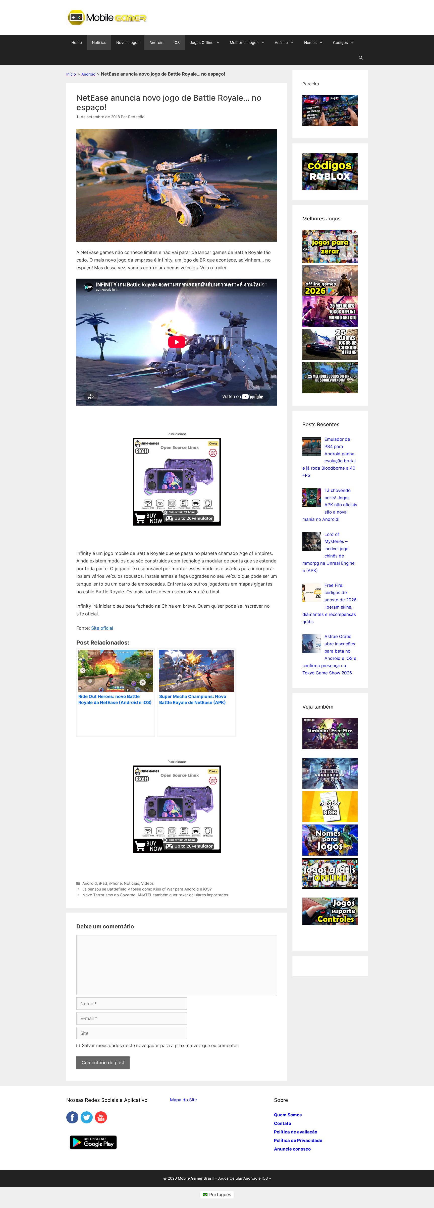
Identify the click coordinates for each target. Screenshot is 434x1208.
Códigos (340, 42)
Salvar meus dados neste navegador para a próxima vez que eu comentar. (160, 1045)
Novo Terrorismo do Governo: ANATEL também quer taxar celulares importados (155, 895)
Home (76, 42)
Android (156, 42)
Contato (282, 1123)
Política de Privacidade (298, 1140)
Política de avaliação (295, 1131)
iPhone (115, 883)
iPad (103, 883)
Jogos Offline (201, 42)
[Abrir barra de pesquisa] (361, 57)
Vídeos (147, 883)
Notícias (99, 42)
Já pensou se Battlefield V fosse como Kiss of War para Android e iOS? (147, 889)
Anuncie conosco (292, 1149)
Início (71, 74)
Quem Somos (288, 1114)
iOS (177, 42)
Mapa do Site (183, 1099)
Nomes (310, 42)
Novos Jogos (127, 42)
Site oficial (102, 628)
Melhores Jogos (244, 42)
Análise (281, 42)
